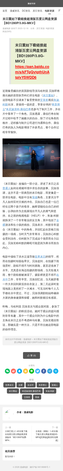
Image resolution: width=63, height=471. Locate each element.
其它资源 (40, 28)
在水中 (31, 384)
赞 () (31, 355)
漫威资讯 (14, 10)
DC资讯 (26, 10)
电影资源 (49, 10)
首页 (5, 10)
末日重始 (48, 95)
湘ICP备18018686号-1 (40, 466)
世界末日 (40, 256)
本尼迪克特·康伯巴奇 (18, 109)
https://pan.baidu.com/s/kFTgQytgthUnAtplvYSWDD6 (32, 72)
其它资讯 (37, 10)
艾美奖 (44, 100)
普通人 (7, 188)
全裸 (20, 384)
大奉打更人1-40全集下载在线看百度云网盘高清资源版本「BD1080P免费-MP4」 (16, 436)
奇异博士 (43, 384)
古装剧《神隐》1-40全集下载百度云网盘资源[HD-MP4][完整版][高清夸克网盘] (47, 436)
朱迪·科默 (50, 390)
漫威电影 (32, 3)
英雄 (34, 197)
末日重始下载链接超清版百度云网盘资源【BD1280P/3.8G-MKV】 (36, 340)
